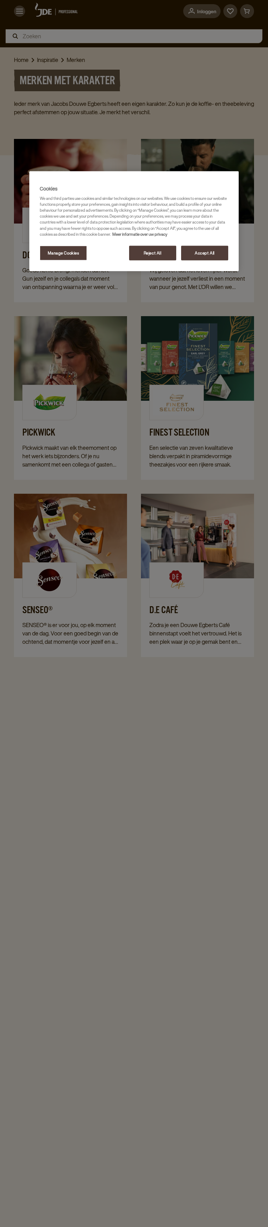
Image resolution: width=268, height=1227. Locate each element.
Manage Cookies (63, 253)
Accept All (205, 253)
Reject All (153, 253)
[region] (134, 221)
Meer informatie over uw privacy (139, 234)
